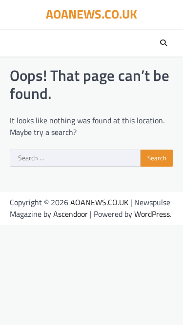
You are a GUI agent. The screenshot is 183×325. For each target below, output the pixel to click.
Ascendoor (70, 214)
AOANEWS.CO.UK (91, 14)
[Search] (163, 43)
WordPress (152, 214)
